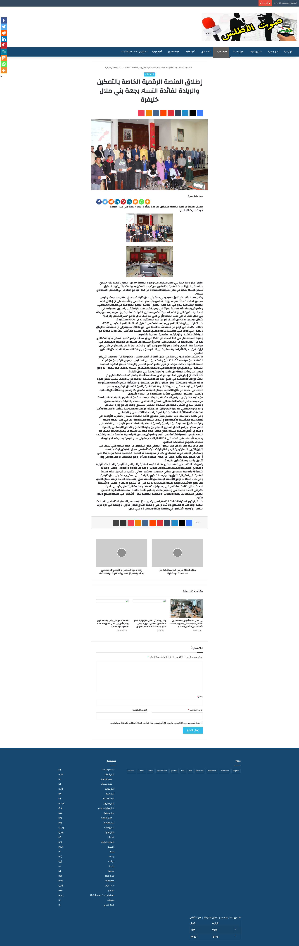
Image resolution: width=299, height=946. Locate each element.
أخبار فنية (190, 52)
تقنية (112, 852)
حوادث (111, 861)
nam (182, 771)
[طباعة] (116, 523)
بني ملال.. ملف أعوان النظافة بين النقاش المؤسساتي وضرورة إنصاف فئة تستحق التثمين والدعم (187, 624)
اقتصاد (111, 837)
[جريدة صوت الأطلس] (249, 27)
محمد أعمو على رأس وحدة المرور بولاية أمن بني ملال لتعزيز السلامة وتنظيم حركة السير (112, 624)
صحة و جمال (106, 784)
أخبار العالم (109, 775)
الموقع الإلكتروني (139, 710)
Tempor (141, 771)
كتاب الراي (206, 52)
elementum (225, 771)
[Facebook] (99, 201)
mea (190, 771)
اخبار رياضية (256, 52)
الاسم (200, 697)
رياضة (111, 866)
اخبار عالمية (109, 823)
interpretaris (212, 771)
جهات (111, 857)
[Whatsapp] (141, 201)
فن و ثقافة (109, 876)
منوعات (110, 900)
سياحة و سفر (106, 779)
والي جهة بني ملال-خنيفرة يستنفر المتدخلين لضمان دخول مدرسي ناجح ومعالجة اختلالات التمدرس (150, 624)
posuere (174, 771)
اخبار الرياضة (106, 818)
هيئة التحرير (173, 52)
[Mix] (135, 201)
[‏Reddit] (163, 113)
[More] (147, 201)
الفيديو (111, 847)
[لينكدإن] (185, 113)
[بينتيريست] (171, 113)
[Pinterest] (123, 201)
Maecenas (199, 771)
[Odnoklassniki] (149, 113)
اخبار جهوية (273, 52)
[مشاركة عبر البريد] (123, 523)
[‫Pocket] (141, 113)
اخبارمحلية (222, 52)
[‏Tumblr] (178, 113)
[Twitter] (105, 201)
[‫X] (193, 113)
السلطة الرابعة (107, 842)
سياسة (111, 871)
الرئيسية (288, 52)
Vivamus (131, 771)
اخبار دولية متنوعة (106, 808)
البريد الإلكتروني (195, 710)
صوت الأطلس (195, 918)
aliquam (236, 771)
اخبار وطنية (238, 52)
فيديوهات (109, 881)
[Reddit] (111, 201)
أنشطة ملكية (108, 799)
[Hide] (1, 76)
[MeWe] (129, 201)
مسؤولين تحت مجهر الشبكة (134, 52)
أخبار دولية (157, 52)
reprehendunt (162, 771)
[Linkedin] (117, 201)
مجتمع (111, 890)
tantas (151, 771)
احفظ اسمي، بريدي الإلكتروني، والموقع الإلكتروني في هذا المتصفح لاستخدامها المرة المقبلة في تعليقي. (155, 723)
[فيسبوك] (200, 113)
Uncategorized (108, 770)
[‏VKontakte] (156, 113)
